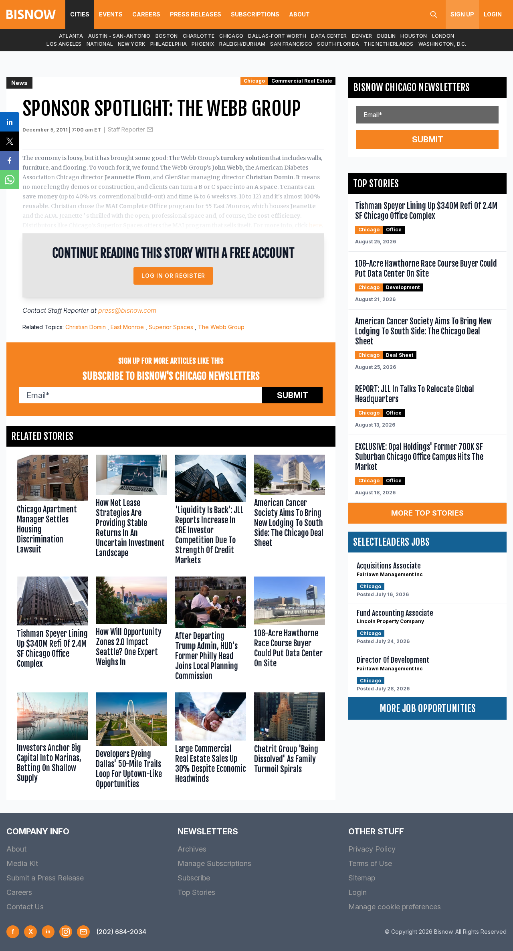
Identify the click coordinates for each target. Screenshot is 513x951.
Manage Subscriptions (214, 863)
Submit (292, 395)
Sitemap (361, 878)
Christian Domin (85, 327)
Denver (362, 36)
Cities (79, 14)
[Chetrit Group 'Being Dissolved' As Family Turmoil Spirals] (289, 742)
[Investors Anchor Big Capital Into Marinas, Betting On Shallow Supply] (52, 742)
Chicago (231, 36)
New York (131, 44)
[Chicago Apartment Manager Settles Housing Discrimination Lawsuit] (52, 512)
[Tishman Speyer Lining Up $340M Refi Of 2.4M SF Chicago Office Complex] (52, 630)
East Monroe (127, 327)
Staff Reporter (126, 129)
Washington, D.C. (442, 44)
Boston (167, 36)
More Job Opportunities (428, 708)
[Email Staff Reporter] (150, 129)
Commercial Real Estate (301, 81)
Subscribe (194, 878)
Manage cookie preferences (394, 906)
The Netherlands (389, 44)
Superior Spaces (171, 327)
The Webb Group (221, 327)
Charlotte (199, 36)
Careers (146, 14)
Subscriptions (255, 14)
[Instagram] (65, 931)
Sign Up (462, 14)
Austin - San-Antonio (119, 36)
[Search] (434, 14)
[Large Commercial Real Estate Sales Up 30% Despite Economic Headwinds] (210, 742)
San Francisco (291, 44)
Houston (413, 36)
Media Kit (22, 863)
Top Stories (196, 892)
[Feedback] (83, 931)
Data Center (329, 36)
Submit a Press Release (45, 878)
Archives (192, 849)
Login (493, 14)
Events (111, 14)
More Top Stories (427, 513)
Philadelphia (168, 44)
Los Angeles (63, 44)
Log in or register (173, 275)
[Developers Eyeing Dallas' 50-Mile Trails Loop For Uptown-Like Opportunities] (131, 742)
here (315, 225)
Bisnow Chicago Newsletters (411, 87)
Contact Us (25, 906)
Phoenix (203, 44)
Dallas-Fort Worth (277, 36)
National (100, 44)
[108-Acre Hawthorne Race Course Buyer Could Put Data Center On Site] (289, 630)
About (299, 14)
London (443, 36)
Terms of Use (370, 863)
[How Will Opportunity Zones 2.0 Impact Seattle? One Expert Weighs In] (131, 630)
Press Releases (195, 14)
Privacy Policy (372, 849)
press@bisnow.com (127, 310)
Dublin (386, 36)
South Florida (338, 44)
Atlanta (71, 36)
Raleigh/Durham (242, 44)
